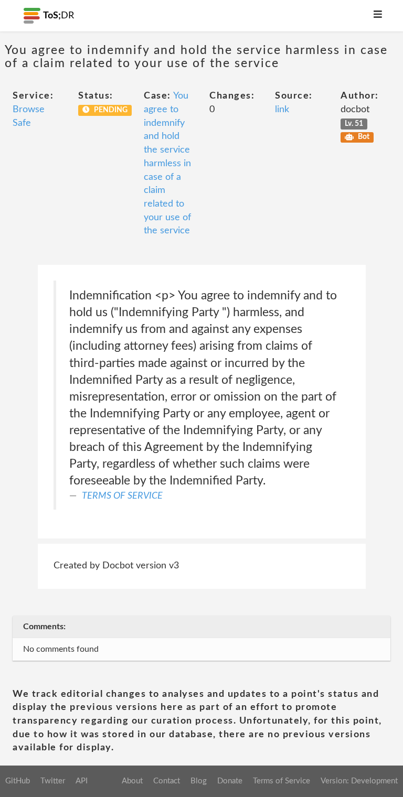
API (82, 781)
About (132, 781)
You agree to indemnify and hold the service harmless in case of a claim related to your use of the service (167, 163)
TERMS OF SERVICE (122, 496)
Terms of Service (281, 781)
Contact (166, 781)
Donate (229, 781)
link (282, 109)
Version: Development (359, 781)
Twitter (52, 781)
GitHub (17, 781)
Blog (198, 781)
